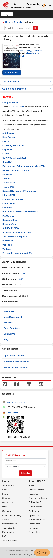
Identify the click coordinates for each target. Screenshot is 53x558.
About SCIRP (37, 481)
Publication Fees (36, 502)
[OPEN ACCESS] (45, 5)
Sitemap (6, 498)
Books (5, 494)
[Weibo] (41, 384)
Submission (11, 72)
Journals (18, 22)
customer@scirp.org (16, 402)
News (4, 506)
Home (8, 22)
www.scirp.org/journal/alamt (30, 50)
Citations (23, 56)
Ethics (31, 485)
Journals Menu (10, 81)
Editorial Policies (36, 490)
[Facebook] (16, 384)
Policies (34, 511)
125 (24, 273)
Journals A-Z (8, 485)
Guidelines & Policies (14, 89)
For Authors (34, 494)
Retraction (33, 528)
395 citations (18, 107)
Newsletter (9, 322)
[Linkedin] (29, 384)
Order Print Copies (11, 524)
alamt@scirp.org (33, 53)
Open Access (35, 515)
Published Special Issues (16, 361)
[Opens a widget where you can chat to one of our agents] (42, 553)
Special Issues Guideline (16, 367)
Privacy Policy (35, 532)
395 (21, 279)
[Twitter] (5, 384)
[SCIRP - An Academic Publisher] (20, 5)
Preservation (34, 524)
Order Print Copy (12, 328)
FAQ (6, 339)
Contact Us (9, 334)
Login (7, 14)
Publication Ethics (37, 519)
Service (7, 511)
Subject (5, 490)
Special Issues (35, 506)
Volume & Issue (9, 540)
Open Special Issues (14, 355)
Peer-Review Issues (38, 498)
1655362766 (12, 412)
